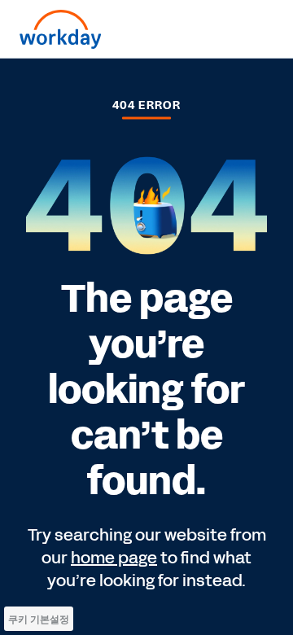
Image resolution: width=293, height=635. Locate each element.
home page (114, 557)
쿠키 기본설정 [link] (38, 619)
